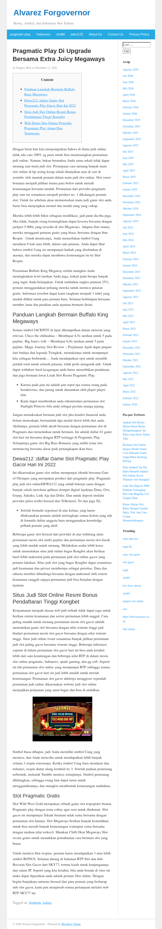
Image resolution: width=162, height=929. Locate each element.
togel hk (127, 546)
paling (47, 902)
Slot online (129, 629)
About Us (95, 34)
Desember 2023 (131, 272)
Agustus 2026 (130, 69)
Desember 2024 (131, 196)
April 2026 (129, 94)
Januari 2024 (130, 265)
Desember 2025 (131, 120)
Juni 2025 (128, 158)
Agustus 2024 (130, 221)
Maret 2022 (129, 391)
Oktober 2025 (130, 132)
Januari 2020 (130, 404)
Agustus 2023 (130, 297)
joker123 (77, 34)
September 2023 (132, 290)
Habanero (43, 34)
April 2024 (129, 246)
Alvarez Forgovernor (51, 12)
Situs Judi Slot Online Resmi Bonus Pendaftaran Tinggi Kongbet (50, 114)
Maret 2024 (129, 252)
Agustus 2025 (130, 145)
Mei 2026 (128, 88)
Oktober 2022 (130, 360)
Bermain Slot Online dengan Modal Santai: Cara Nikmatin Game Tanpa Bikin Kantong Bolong (135, 453)
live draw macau (132, 585)
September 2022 (132, 366)
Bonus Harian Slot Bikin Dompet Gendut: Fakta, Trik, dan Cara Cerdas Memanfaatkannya (135, 512)
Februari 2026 (130, 107)
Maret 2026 (129, 101)
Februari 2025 (130, 183)
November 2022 (131, 354)
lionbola (35, 902)
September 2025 (132, 139)
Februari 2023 (130, 335)
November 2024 (131, 202)
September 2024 (132, 215)
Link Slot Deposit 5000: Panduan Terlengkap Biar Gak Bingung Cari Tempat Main (136, 492)
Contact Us (115, 34)
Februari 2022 (130, 398)
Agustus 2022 (130, 373)
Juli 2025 (128, 151)
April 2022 (129, 385)
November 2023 (131, 278)
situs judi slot (130, 539)
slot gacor (128, 562)
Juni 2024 (128, 233)
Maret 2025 (129, 177)
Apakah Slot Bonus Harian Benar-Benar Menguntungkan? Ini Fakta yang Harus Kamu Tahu (136, 430)
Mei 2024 (128, 240)
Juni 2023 (128, 309)
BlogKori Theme (71, 924)
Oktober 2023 (130, 284)
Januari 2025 (130, 189)
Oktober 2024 (130, 208)
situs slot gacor (131, 554)
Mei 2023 (128, 316)
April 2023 (129, 322)
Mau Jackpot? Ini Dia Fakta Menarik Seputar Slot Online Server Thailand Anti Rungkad (136, 473)
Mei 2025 (128, 164)
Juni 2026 (128, 82)
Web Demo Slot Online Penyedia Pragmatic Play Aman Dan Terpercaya (48, 128)
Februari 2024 (130, 259)
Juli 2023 (128, 303)
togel (125, 570)
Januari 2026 (130, 113)
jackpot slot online (133, 601)
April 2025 (129, 170)
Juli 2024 (128, 227)
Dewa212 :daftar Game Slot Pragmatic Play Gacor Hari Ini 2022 (50, 103)
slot (125, 609)
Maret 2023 (129, 328)
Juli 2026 (128, 76)
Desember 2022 (131, 347)
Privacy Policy (139, 34)
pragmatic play (20, 34)
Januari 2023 (130, 341)
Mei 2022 (128, 379)
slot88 (60, 34)
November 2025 (131, 126)
